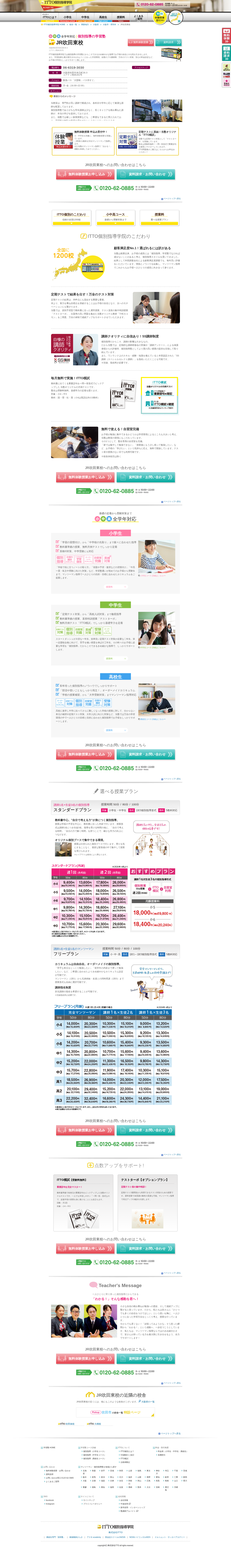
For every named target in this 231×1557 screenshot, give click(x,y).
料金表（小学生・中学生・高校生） (173, 1451)
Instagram (50, 1504)
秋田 (121, 1471)
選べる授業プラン (159, 217)
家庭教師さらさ (76, 1537)
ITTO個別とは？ (127, 1451)
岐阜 (167, 1477)
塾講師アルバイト (128, 1511)
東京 (148, 1471)
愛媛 (85, 1487)
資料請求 (49, 1474)
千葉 (176, 1471)
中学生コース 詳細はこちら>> (153, 647)
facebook (50, 1500)
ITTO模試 (124, 1458)
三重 (176, 1477)
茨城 (185, 1471)
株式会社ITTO (116, 1532)
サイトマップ (89, 1500)
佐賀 (121, 1487)
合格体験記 (125, 1462)
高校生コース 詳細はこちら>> (153, 719)
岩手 (103, 1471)
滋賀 (103, 1481)
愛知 (158, 1477)
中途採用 (124, 1504)
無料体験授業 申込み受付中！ (91, 131)
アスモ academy (94, 1537)
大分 (148, 1487)
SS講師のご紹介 (127, 1455)
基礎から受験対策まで (115, 217)
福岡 (112, 1487)
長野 (148, 1477)
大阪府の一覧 (148, 1401)
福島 (139, 1471)
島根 (167, 1481)
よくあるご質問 (52, 1481)
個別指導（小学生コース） (94, 1451)
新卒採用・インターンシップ (133, 1507)
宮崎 (158, 1487)
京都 (94, 1481)
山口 (176, 1481)
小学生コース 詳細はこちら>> (153, 576)
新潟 (103, 1477)
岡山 (139, 1481)
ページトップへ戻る (172, 198)
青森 (94, 1471)
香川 (185, 1481)
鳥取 (158, 1481)
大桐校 (97, 1424)
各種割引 (161, 1455)
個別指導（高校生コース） (94, 1458)
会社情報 (124, 1500)
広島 (148, 1481)
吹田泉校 (70, 1424)
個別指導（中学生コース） (94, 1455)
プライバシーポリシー (92, 1504)
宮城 (112, 1471)
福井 (130, 1477)
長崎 (130, 1487)
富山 (112, 1477)
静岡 (185, 1477)
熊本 (139, 1487)
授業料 (109, 587)
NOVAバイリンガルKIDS (139, 1537)
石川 (121, 1477)
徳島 (94, 1487)
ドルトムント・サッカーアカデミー (170, 1537)
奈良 (121, 1481)
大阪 (85, 1481)
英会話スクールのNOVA (115, 1537)
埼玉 (167, 1471)
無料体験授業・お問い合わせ (58, 1471)
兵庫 (112, 1481)
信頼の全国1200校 (71, 217)
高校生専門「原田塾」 (55, 1537)
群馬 (94, 1477)
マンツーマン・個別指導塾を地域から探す (99, 1467)
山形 (130, 1471)
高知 (103, 1487)
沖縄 (176, 1487)
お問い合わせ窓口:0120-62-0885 (60, 1478)
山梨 (139, 1477)
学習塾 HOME (49, 1447)
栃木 (85, 1477)
